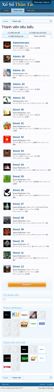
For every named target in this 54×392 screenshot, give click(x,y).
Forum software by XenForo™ (12, 388)
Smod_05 (18, 176)
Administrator (21, 42)
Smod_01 (18, 123)
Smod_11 (18, 252)
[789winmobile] (7, 315)
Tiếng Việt (5, 384)
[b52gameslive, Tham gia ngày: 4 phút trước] (16, 349)
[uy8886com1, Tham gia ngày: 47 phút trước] (7, 367)
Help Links (30, 10)
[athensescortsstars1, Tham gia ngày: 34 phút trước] (7, 358)
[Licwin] (7, 332)
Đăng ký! (27, 284)
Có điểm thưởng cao (15, 36)
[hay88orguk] (16, 324)
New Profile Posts (26, 14)
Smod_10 (18, 241)
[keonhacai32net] (33, 324)
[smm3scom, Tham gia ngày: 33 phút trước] (42, 349)
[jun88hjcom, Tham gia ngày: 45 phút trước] (42, 358)
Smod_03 (18, 150)
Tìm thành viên (11, 295)
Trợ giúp (49, 384)
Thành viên (17, 10)
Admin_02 (19, 84)
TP (37, 270)
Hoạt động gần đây (9, 14)
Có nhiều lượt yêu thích (37, 33)
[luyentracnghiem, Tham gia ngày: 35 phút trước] (16, 358)
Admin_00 (19, 56)
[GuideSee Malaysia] (7, 324)
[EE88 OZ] (24, 315)
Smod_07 (18, 203)
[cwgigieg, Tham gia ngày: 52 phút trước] (16, 367)
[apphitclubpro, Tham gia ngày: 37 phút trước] (33, 358)
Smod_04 (18, 164)
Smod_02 (18, 137)
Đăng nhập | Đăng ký (42, 2)
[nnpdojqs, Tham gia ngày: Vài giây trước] (7, 349)
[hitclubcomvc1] (24, 324)
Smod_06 (18, 190)
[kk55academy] (42, 324)
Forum (6, 10)
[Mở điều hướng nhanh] (51, 21)
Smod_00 (18, 109)
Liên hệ (42, 384)
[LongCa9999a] (16, 332)
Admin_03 (19, 97)
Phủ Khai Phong (42, 207)
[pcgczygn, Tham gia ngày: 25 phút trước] (33, 349)
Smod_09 (18, 229)
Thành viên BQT (40, 36)
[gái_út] (33, 315)
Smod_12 (18, 266)
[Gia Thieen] (42, 315)
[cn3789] (16, 315)
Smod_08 (18, 217)
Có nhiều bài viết (14, 33)
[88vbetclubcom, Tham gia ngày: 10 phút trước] (24, 349)
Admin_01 (19, 70)
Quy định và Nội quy (45, 388)
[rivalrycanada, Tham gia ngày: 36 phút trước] (24, 358)
